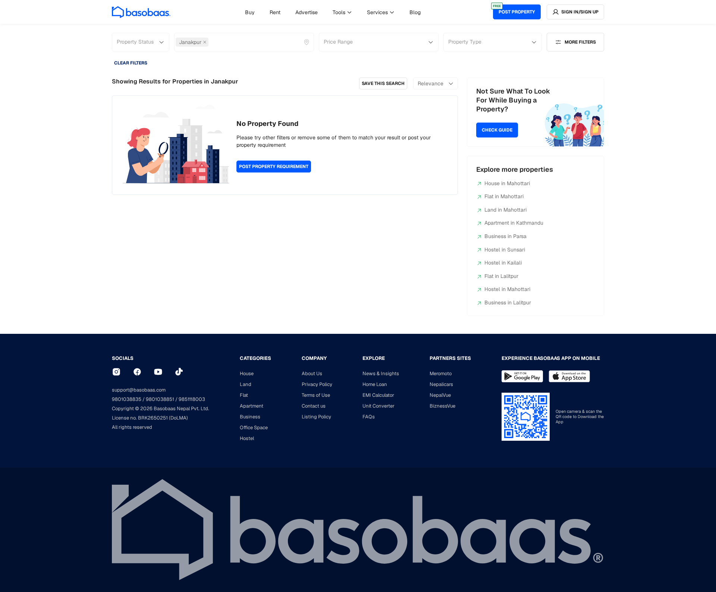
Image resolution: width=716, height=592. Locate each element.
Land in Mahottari (505, 209)
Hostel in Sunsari (504, 249)
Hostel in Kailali (503, 262)
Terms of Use (316, 395)
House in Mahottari (507, 183)
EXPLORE (373, 358)
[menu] (333, 12)
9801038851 (160, 399)
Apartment (251, 406)
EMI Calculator (378, 395)
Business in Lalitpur (507, 302)
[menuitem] (250, 12)
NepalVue (440, 395)
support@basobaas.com (139, 390)
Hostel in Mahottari (507, 289)
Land (245, 384)
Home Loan (374, 384)
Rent (275, 12)
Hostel (247, 438)
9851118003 (192, 399)
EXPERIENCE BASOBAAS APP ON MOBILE (551, 358)
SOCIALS (123, 358)
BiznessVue (442, 406)
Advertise (306, 12)
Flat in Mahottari (504, 196)
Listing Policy (316, 417)
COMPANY (314, 358)
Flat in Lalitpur (501, 276)
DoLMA (178, 418)
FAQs (368, 417)
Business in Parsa (505, 236)
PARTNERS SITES (450, 358)
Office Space (254, 427)
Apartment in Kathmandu (513, 222)
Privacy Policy (317, 384)
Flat (244, 395)
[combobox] (210, 42)
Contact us (314, 406)
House (247, 373)
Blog (415, 12)
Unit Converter (378, 406)
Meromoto (441, 373)
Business (250, 417)
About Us (312, 373)
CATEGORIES (255, 358)
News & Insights (380, 373)
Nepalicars (441, 384)
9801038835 (126, 399)
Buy (250, 12)
